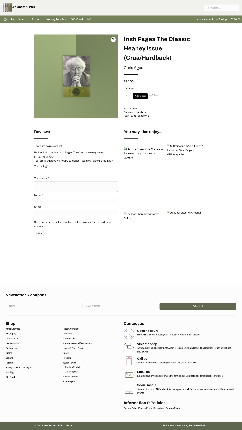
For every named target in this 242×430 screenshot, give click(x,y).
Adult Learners (13, 329)
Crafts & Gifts (12, 343)
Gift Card (10, 377)
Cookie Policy (145, 408)
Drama (9, 353)
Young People (69, 363)
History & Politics (71, 329)
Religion (67, 358)
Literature (140, 112)
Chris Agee (133, 67)
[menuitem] (204, 19)
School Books (71, 376)
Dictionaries (12, 348)
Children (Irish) (71, 372)
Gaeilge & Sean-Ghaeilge (18, 367)
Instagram (176, 389)
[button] (113, 39)
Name (38, 195)
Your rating (41, 166)
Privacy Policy (131, 408)
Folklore (9, 363)
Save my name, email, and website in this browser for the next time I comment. (73, 224)
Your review (41, 178)
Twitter (193, 389)
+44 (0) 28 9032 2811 (186, 362)
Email (38, 206)
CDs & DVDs (12, 338)
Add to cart (140, 96)
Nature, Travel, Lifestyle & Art (77, 343)
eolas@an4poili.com (153, 376)
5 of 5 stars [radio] (51, 171)
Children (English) (73, 367)
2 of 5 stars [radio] (39, 171)
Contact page (193, 376)
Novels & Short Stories (74, 348)
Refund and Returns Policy (166, 408)
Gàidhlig (10, 372)
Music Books (69, 338)
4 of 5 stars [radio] (47, 171)
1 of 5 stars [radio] (36, 171)
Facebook (163, 389)
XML (68, 425)
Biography (11, 333)
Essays (9, 358)
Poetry (66, 353)
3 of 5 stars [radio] (43, 171)
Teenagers (70, 381)
